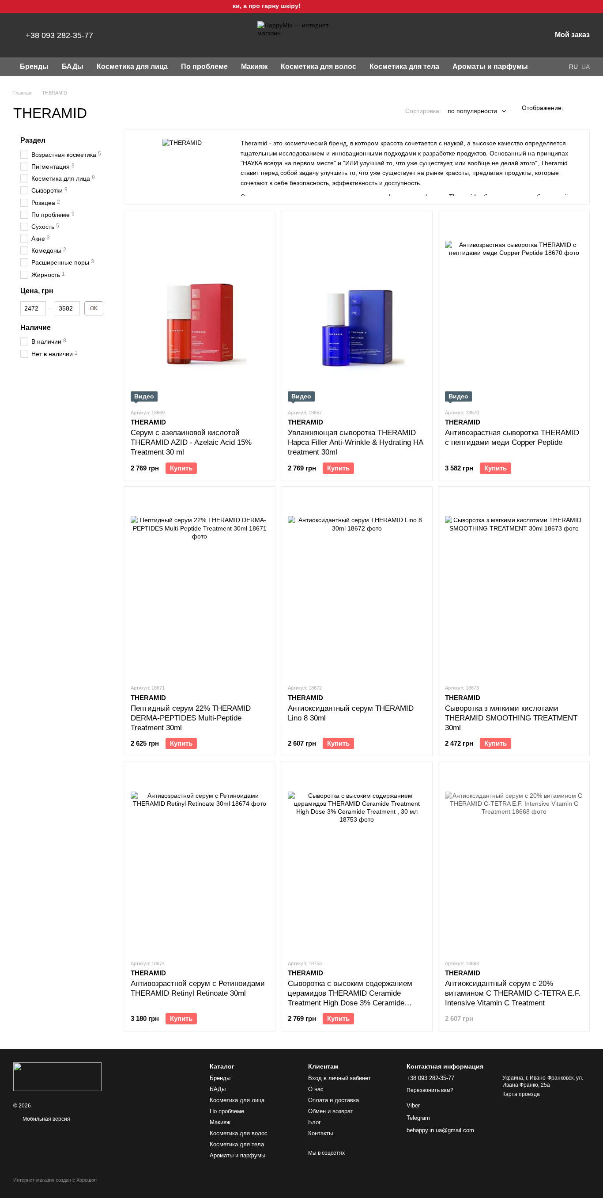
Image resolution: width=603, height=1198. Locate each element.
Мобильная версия (45, 1119)
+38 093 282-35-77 (59, 35)
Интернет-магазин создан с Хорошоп (55, 1180)
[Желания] (498, 35)
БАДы (72, 66)
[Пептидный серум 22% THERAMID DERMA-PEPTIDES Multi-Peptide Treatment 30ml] (199, 585)
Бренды (34, 66)
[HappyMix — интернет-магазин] (57, 1076)
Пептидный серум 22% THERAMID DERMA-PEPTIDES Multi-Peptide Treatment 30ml (191, 718)
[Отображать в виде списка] (584, 108)
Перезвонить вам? (430, 1090)
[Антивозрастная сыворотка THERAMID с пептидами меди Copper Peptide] (514, 310)
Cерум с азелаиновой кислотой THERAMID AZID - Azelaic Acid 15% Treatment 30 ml (191, 442)
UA (585, 67)
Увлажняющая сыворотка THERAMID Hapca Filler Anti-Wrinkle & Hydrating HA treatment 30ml (355, 442)
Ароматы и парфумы (490, 66)
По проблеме (204, 66)
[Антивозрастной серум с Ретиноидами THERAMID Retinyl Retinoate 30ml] (199, 860)
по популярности (472, 110)
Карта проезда (521, 1094)
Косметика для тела (404, 66)
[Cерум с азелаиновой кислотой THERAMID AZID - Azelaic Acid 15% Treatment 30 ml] (199, 310)
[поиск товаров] (550, 67)
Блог (314, 1122)
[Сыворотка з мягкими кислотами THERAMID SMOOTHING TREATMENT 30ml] (514, 585)
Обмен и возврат (330, 1111)
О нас (316, 1089)
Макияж (254, 66)
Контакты (320, 1133)
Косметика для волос (318, 66)
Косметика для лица (132, 66)
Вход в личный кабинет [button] (339, 1078)
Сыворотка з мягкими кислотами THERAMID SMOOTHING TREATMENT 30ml (511, 718)
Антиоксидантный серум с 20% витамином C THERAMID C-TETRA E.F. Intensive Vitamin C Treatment (512, 993)
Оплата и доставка (333, 1100)
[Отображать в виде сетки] (572, 108)
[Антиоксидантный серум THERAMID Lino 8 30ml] (357, 585)
